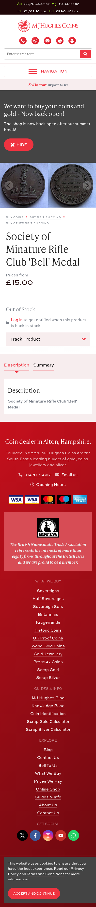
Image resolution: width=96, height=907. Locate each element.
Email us (69, 474)
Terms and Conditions (45, 873)
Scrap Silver (48, 677)
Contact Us (48, 757)
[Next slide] (87, 185)
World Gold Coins (48, 646)
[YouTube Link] (60, 835)
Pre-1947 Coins (48, 661)
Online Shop (48, 789)
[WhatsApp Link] (73, 835)
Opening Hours (51, 484)
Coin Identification (48, 713)
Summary (43, 365)
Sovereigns (48, 590)
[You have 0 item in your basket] (60, 40)
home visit (62, 84)
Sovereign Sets (48, 606)
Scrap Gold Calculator (48, 721)
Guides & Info (48, 797)
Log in (17, 319)
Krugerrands (48, 622)
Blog (48, 749)
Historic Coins (48, 630)
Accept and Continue (34, 893)
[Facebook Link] (35, 835)
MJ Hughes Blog (48, 697)
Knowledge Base (48, 705)
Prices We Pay (48, 781)
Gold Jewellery (48, 653)
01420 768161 (37, 474)
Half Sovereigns (48, 598)
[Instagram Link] (48, 835)
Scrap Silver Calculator (48, 729)
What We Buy (48, 773)
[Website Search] (85, 54)
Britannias (48, 614)
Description (16, 365)
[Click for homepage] (48, 25)
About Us (48, 805)
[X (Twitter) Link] (22, 835)
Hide (21, 144)
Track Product (25, 339)
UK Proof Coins (48, 638)
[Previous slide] (8, 185)
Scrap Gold (48, 669)
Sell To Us (48, 765)
